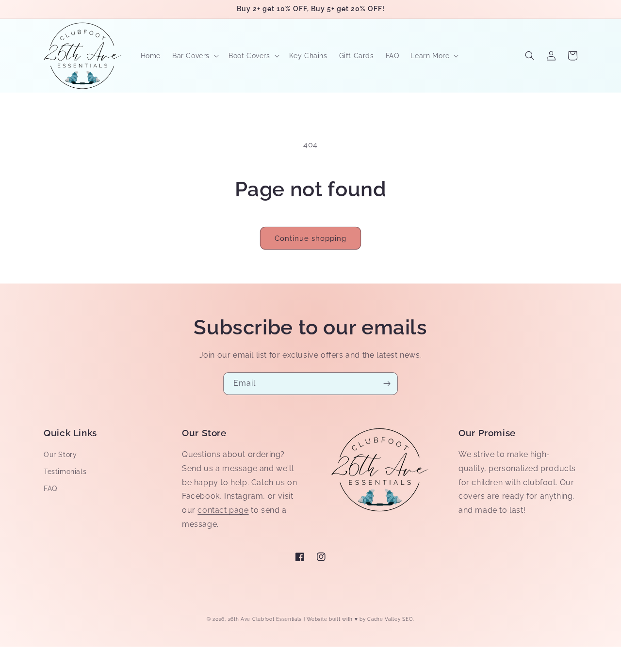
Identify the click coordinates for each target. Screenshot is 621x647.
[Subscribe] (386, 383)
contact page (222, 510)
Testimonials (65, 471)
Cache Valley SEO (390, 619)
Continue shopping (310, 238)
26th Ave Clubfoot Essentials (266, 619)
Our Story (60, 454)
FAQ (50, 488)
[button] (194, 56)
